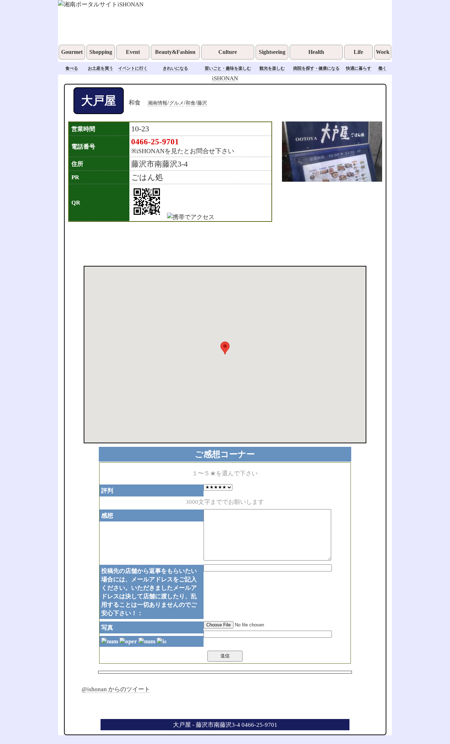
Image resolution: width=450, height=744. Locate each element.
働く (382, 68)
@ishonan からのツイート (116, 689)
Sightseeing (272, 52)
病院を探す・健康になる (316, 68)
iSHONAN (225, 78)
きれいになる (175, 68)
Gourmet (72, 52)
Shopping (100, 52)
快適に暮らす (358, 68)
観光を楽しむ (272, 68)
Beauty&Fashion (175, 52)
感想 (107, 515)
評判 (107, 490)
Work (383, 52)
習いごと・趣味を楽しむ (228, 68)
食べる (71, 68)
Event (133, 52)
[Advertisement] (216, 243)
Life (358, 52)
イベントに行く (133, 68)
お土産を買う (100, 68)
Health (316, 52)
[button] (225, 348)
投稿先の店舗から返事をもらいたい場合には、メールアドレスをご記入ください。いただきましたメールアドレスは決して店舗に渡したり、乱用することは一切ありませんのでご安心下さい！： (149, 592)
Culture (227, 52)
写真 (107, 627)
